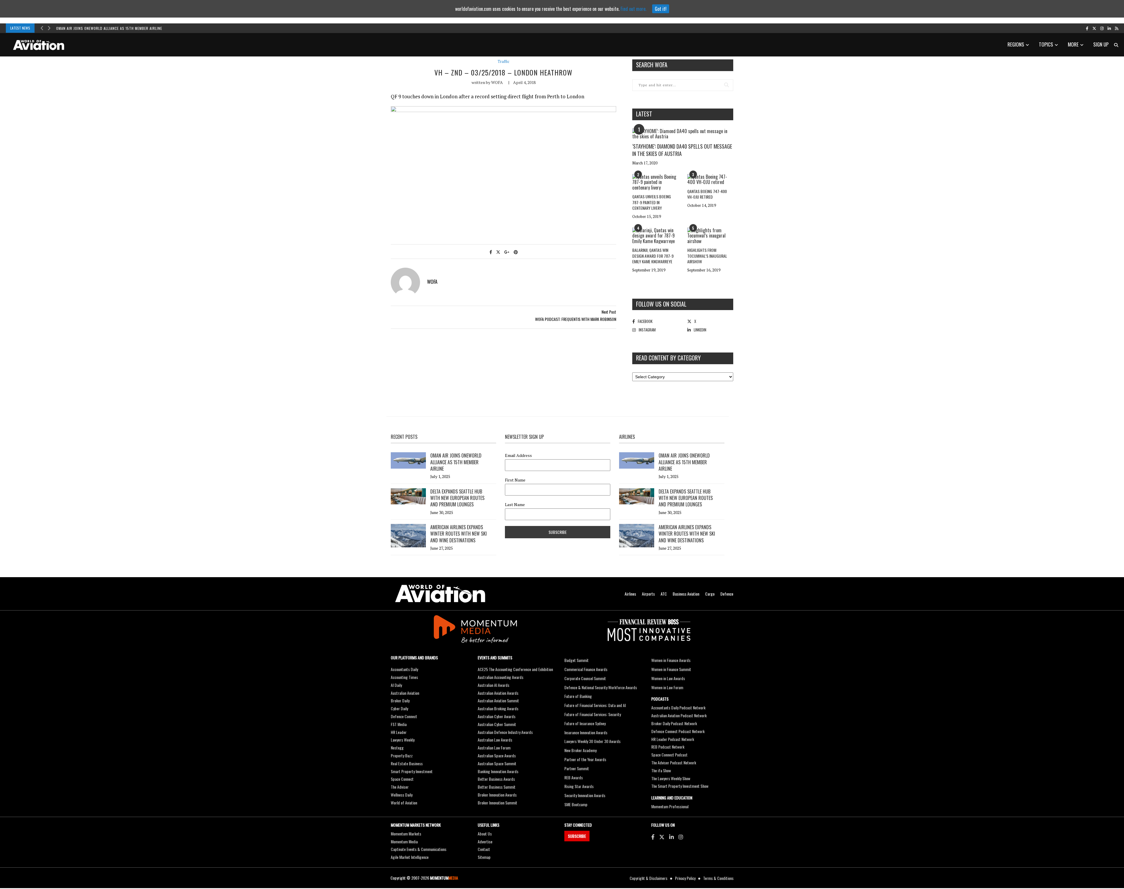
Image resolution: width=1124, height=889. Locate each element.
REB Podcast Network (667, 747)
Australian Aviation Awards (498, 693)
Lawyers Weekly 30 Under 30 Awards (592, 741)
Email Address (518, 455)
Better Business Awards (496, 779)
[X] (661, 836)
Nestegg (397, 747)
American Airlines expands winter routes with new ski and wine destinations (458, 534)
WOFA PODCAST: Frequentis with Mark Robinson (575, 319)
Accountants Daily (404, 669)
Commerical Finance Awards (585, 669)
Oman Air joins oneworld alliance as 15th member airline (109, 28)
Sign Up (1100, 44)
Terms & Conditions (718, 878)
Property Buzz (402, 755)
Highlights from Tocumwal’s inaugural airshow (707, 255)
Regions (1016, 44)
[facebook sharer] (490, 252)
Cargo (710, 594)
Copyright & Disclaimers (648, 878)
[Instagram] (680, 836)
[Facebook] (652, 836)
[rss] (1116, 28)
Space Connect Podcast (669, 755)
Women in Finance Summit (671, 669)
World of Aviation (404, 802)
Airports (648, 594)
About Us (485, 833)
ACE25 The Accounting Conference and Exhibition (515, 669)
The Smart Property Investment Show (679, 786)
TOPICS (1046, 44)
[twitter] (1094, 28)
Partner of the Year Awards (585, 759)
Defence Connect (404, 716)
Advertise (485, 841)
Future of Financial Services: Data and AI (595, 705)
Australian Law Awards (495, 740)
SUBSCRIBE (577, 836)
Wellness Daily (401, 795)
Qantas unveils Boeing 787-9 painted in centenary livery (651, 202)
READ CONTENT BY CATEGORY (668, 357)
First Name (515, 480)
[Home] (440, 594)
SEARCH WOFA (651, 64)
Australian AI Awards (493, 685)
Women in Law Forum (667, 687)
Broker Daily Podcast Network (674, 723)
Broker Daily (400, 700)
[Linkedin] (671, 836)
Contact (484, 849)
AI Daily (396, 685)
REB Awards (573, 777)
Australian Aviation (405, 693)
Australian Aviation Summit (498, 700)
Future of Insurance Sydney (585, 723)
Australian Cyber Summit (497, 724)
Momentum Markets (406, 833)
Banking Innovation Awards (498, 771)
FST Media (399, 724)
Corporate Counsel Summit (585, 678)
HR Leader (399, 732)
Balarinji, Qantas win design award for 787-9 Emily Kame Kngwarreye (653, 255)
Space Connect (402, 779)
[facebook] (1087, 28)
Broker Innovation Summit (497, 802)
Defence (726, 594)
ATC (664, 594)
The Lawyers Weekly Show (670, 778)
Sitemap (484, 857)
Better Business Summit (496, 787)
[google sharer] (507, 252)
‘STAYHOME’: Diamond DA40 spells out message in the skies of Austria (682, 149)
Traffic (503, 61)
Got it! (660, 8)
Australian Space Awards (497, 755)
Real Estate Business (407, 763)
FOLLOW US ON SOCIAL (661, 304)
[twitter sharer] (498, 252)
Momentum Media (404, 841)
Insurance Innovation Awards (585, 732)
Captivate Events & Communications (418, 849)
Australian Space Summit (497, 763)
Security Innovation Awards (584, 795)
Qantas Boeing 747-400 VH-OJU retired (707, 194)
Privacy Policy (685, 878)
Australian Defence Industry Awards (505, 732)
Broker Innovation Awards (497, 795)
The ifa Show (661, 770)
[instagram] (1102, 28)
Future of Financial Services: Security (592, 714)
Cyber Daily (399, 708)
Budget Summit (576, 660)
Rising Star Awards (579, 786)
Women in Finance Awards (670, 660)
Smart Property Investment (412, 771)
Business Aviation (686, 594)
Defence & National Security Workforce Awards (600, 687)
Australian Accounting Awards (500, 677)
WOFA (497, 82)
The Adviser (400, 787)
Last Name (515, 504)
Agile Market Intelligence (410, 857)
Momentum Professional (669, 806)
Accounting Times (404, 677)
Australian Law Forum (494, 747)
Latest (644, 113)
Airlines (630, 594)
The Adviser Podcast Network (673, 762)
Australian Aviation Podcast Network (679, 715)
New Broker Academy (580, 750)
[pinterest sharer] (516, 252)
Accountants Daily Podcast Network (678, 707)
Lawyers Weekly (402, 740)
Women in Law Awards (668, 678)
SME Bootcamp (575, 804)
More (1073, 44)
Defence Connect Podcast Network (678, 731)
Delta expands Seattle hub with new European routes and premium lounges (457, 498)
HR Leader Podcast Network (672, 739)
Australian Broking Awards (498, 708)
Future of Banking (578, 696)
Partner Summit (576, 768)
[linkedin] (1109, 28)
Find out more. (633, 8)
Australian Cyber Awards (496, 716)
